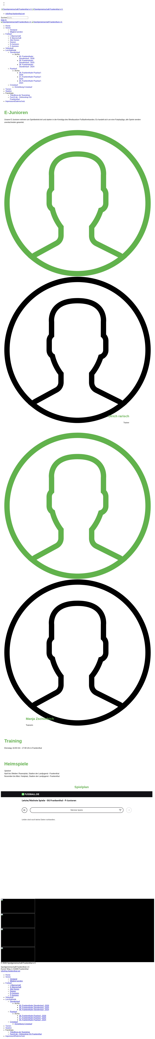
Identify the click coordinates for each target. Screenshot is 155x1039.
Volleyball (9, 48)
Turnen (8, 89)
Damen (13, 42)
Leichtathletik (10, 50)
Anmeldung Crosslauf (23, 87)
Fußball (8, 34)
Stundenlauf (15, 52)
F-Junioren (14, 46)
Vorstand (13, 30)
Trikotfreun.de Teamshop (20, 95)
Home (7, 26)
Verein (8, 28)
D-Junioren (14, 44)
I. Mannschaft (15, 36)
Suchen (4, 18)
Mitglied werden (16, 32)
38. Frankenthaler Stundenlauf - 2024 (26, 66)
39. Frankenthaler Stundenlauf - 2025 (26, 61)
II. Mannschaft (15, 38)
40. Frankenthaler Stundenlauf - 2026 (26, 57)
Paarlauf (13, 69)
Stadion (8, 91)
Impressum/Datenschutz (15, 101)
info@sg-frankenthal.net (15, 14)
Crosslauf (14, 85)
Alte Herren (14, 40)
